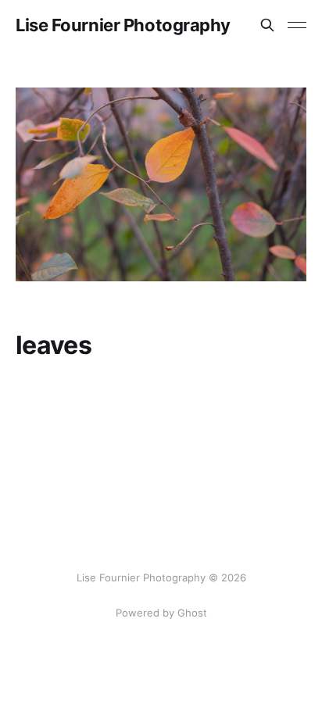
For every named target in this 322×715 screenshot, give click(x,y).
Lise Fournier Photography (123, 25)
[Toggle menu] (297, 25)
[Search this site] (267, 25)
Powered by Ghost (161, 612)
